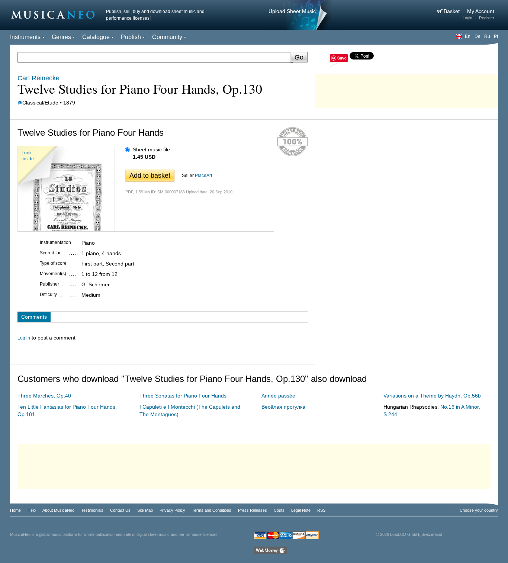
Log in (23, 338)
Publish (131, 37)
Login (467, 18)
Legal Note (301, 510)
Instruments (25, 37)
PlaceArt (203, 175)
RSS (321, 510)
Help (32, 510)
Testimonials (92, 510)
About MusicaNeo (58, 510)
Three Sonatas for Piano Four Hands (182, 396)
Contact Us (120, 510)
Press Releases (252, 510)
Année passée (278, 396)
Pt (496, 36)
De (477, 36)
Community (167, 37)
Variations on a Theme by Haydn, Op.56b (432, 396)
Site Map (145, 510)
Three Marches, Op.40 (44, 396)
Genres (61, 37)
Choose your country (479, 510)
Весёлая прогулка (283, 407)
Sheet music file (151, 149)
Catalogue (96, 37)
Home (15, 510)
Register (486, 18)
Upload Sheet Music (292, 11)
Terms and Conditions (211, 510)
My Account (480, 11)
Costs (279, 510)
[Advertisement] (406, 89)
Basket (452, 11)
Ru (487, 36)
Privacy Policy (172, 510)
